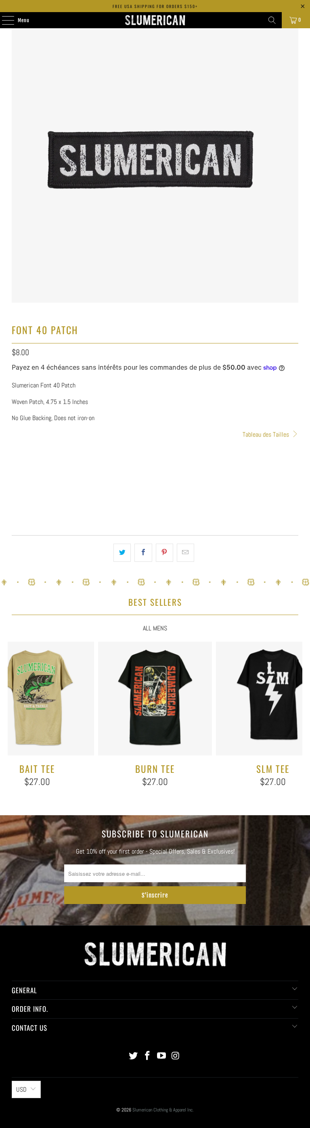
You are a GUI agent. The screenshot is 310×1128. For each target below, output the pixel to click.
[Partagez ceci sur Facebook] (143, 553)
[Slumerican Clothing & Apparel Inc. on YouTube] (162, 1056)
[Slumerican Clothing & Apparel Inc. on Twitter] (134, 1056)
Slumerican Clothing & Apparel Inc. (163, 1110)
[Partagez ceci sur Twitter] (122, 553)
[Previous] (14, 720)
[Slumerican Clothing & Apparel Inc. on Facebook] (148, 1056)
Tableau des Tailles (267, 434)
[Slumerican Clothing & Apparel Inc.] (155, 20)
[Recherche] (272, 20)
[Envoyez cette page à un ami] (185, 553)
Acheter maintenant (155, 506)
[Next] (295, 720)
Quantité (20, 445)
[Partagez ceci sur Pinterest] (164, 553)
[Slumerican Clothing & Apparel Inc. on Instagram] (176, 1056)
